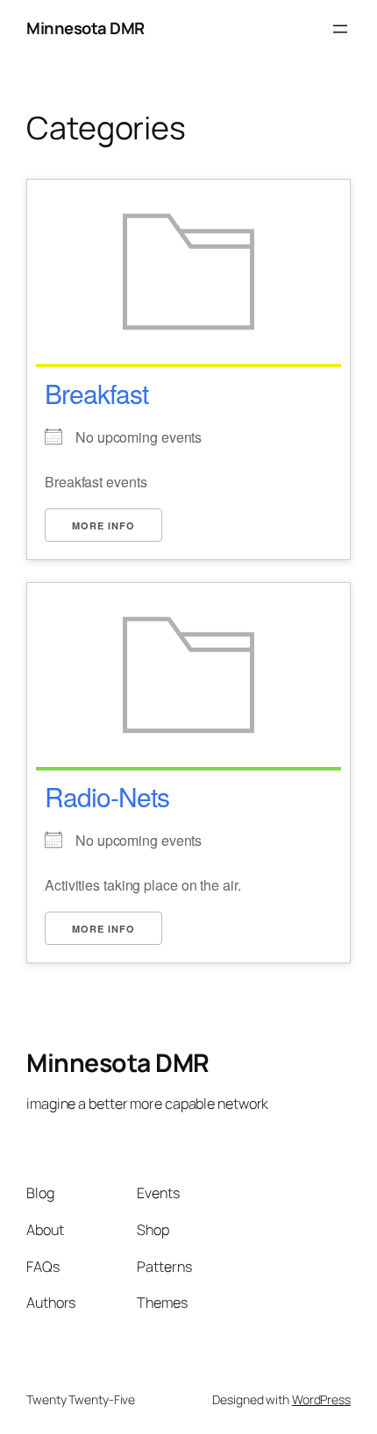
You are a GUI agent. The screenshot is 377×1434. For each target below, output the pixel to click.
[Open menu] (340, 28)
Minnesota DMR (85, 28)
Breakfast (96, 393)
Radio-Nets (107, 796)
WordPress (321, 1399)
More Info (103, 525)
